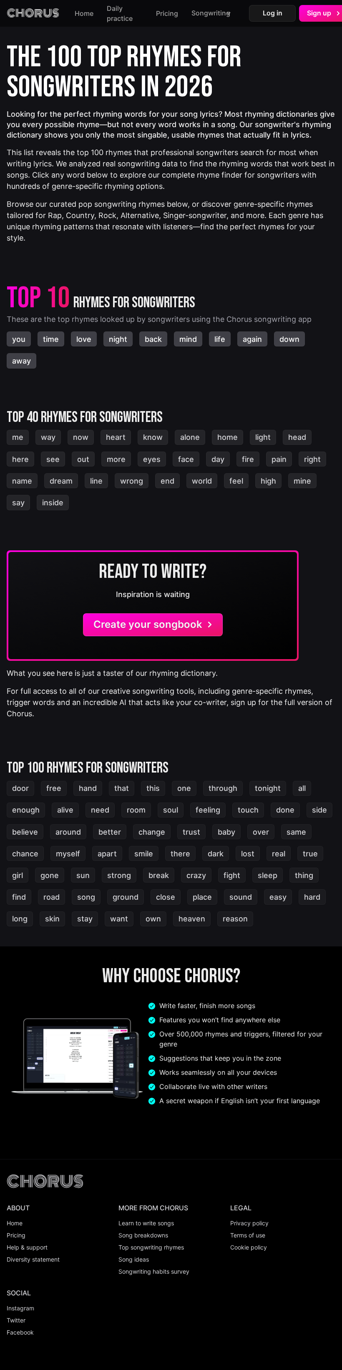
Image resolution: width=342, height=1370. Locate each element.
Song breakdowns (143, 1235)
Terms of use (247, 1235)
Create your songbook (147, 624)
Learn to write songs (146, 1223)
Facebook (20, 1332)
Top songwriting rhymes (151, 1247)
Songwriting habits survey (153, 1271)
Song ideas (133, 1259)
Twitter (16, 1320)
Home (84, 13)
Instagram (20, 1308)
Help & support (27, 1247)
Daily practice (120, 13)
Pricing (167, 13)
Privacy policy (249, 1223)
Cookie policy (248, 1247)
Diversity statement (33, 1259)
